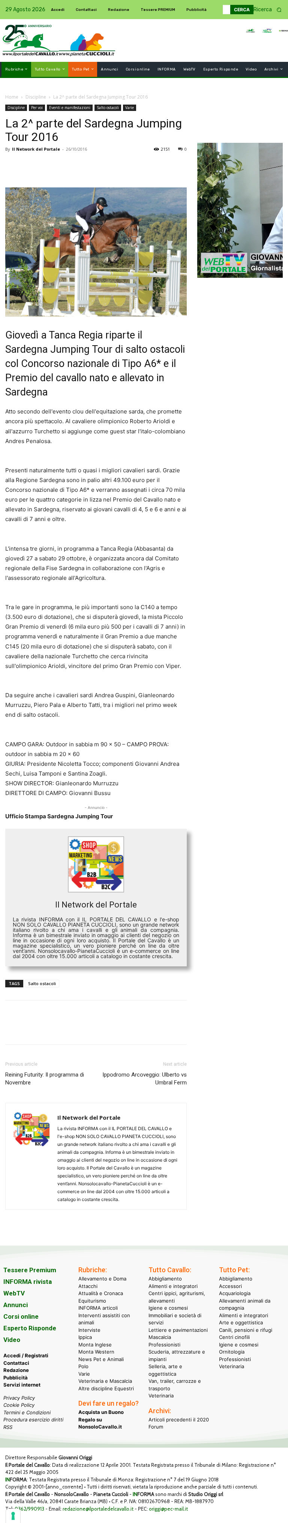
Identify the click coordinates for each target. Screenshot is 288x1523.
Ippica (85, 1337)
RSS (7, 1427)
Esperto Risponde (29, 1328)
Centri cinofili (234, 1337)
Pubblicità (15, 1378)
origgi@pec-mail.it (168, 1509)
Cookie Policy (18, 1405)
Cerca (242, 9)
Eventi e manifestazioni (69, 107)
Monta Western (96, 1352)
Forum (155, 1427)
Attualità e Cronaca (100, 1293)
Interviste (89, 1330)
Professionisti (164, 1345)
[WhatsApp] (64, 166)
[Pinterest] (47, 166)
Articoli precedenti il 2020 (178, 1420)
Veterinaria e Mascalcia (105, 1381)
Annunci (15, 1305)
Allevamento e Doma (102, 1279)
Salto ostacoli (108, 107)
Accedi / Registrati (25, 1355)
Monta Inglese (95, 1345)
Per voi (37, 107)
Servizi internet (21, 1385)
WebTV (14, 1293)
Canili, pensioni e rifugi (245, 1330)
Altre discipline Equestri (106, 1388)
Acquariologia (234, 1293)
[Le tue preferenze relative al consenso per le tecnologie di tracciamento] (13, 1516)
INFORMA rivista (27, 1281)
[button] (270, 9)
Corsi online (21, 1316)
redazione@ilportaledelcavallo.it (98, 1509)
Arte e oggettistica (241, 1322)
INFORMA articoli (98, 1308)
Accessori (230, 1286)
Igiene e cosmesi (168, 1308)
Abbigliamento (165, 1279)
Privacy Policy (19, 1398)
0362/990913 (29, 1509)
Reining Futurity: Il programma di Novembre (44, 1078)
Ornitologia (231, 1352)
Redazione (16, 1370)
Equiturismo (92, 1301)
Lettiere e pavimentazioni (178, 1330)
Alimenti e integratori (173, 1286)
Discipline (36, 97)
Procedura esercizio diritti (33, 1420)
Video (11, 1339)
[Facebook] (12, 166)
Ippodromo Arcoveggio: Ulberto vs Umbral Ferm (144, 1078)
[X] (30, 166)
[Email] (81, 166)
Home (11, 97)
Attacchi (88, 1286)
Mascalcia (159, 1337)
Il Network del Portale (36, 149)
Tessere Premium (29, 1270)
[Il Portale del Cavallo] (30, 40)
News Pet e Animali (101, 1359)
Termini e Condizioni (27, 1412)
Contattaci (16, 1363)
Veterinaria (161, 1396)
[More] (116, 166)
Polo (83, 1366)
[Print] (99, 166)
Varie (129, 107)
